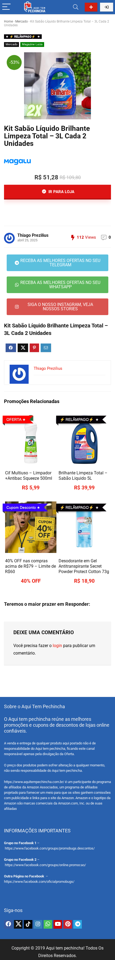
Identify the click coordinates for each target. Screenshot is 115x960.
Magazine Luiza (32, 44)
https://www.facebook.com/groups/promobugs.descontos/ (50, 848)
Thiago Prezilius (32, 235)
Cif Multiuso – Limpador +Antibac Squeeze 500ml (28, 475)
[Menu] (6, 7)
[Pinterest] (67, 924)
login (57, 645)
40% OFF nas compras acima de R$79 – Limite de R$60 (30, 566)
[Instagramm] (38, 924)
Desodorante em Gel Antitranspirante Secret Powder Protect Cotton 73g (84, 566)
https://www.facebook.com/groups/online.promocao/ (45, 865)
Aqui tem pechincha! (65, 948)
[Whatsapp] (48, 924)
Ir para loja (60, 191)
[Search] (75, 7)
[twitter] (18, 924)
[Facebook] (8, 924)
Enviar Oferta (91, 7)
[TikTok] (28, 924)
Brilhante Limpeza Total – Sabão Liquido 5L (83, 475)
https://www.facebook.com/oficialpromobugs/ (39, 882)
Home (8, 21)
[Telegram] (77, 924)
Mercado (21, 21)
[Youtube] (57, 924)
